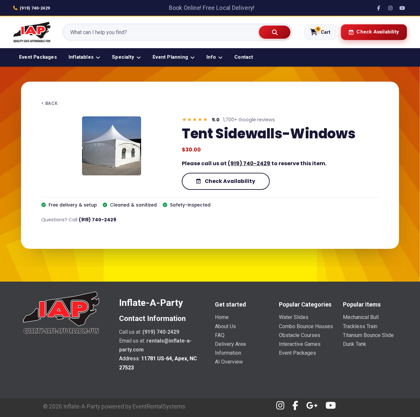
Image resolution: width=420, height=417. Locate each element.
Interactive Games (300, 344)
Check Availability (229, 181)
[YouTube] (402, 8)
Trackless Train (360, 326)
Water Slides (293, 317)
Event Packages (38, 57)
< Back (49, 104)
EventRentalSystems (159, 406)
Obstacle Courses (299, 335)
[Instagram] (390, 8)
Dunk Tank (354, 344)
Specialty (123, 57)
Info (211, 57)
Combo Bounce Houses (306, 326)
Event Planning (170, 57)
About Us (225, 326)
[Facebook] (378, 8)
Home (222, 317)
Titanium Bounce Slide (368, 335)
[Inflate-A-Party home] (32, 32)
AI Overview (229, 362)
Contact (243, 57)
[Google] (312, 405)
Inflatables (81, 57)
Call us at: (149, 332)
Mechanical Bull (361, 317)
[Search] (274, 32)
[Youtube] (330, 405)
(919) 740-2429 (35, 8)
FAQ (219, 335)
